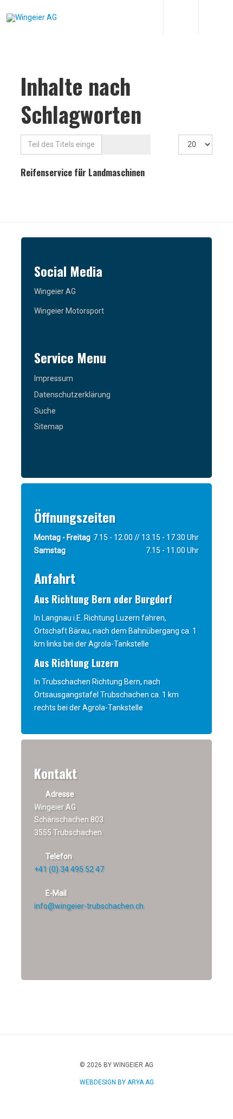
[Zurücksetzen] (138, 145)
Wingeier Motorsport (69, 311)
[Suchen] (114, 145)
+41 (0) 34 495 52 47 (69, 869)
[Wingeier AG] (32, 18)
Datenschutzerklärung (72, 394)
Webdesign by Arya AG (117, 1082)
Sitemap (48, 426)
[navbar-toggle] (215, 17)
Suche (45, 411)
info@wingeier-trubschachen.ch (89, 906)
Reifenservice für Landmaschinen (83, 172)
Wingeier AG (55, 291)
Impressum (53, 378)
